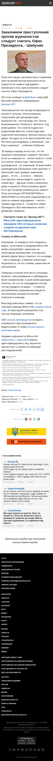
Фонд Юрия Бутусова (10, 570)
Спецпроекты (7, 640)
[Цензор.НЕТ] (12, 3)
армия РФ (5, 688)
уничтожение (7, 696)
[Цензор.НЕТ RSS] (43, 749)
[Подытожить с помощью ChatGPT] (26, 419)
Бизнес (4, 629)
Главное (5, 636)
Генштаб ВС (6, 711)
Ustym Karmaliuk (16, 489)
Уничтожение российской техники (17, 661)
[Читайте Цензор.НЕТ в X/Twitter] (14, 749)
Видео (4, 613)
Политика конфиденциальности (15, 581)
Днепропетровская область (14, 715)
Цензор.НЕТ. (8, 104)
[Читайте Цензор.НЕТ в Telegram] (18, 749)
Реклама (5, 573)
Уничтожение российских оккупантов (18, 665)
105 (30, 28)
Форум (4, 624)
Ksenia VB (13, 462)
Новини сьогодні (9, 585)
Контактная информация (12, 562)
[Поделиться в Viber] (38, 409)
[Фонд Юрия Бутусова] (26, 431)
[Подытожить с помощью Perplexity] (34, 419)
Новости (7, 25)
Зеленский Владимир (10, 681)
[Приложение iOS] (38, 749)
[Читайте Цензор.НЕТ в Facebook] (10, 749)
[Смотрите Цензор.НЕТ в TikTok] (26, 749)
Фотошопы (6, 617)
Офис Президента (12, 402)
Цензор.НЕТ (6, 594)
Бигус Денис (30, 399)
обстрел (5, 677)
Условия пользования (11, 577)
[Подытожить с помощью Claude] (30, 419)
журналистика (10, 396)
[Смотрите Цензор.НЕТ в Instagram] (30, 749)
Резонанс (5, 606)
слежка (25, 396)
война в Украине (8, 703)
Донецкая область (9, 700)
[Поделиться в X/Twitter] (25, 409)
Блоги (4, 621)
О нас (3, 558)
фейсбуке (30, 97)
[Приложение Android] (34, 749)
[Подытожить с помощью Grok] (38, 419)
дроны (4, 692)
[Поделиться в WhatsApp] (34, 409)
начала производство (19, 319)
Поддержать (6, 566)
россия (4, 685)
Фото (3, 609)
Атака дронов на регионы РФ (14, 669)
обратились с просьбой (14, 339)
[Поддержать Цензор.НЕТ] (26, 442)
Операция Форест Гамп (11, 657)
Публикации (6, 644)
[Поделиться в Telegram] (29, 409)
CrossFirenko (14, 510)
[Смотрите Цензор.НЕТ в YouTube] (22, 749)
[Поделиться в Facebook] (21, 409)
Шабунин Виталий (12, 399)
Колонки (5, 648)
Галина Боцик (14, 390)
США (3, 707)
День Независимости (11, 672)
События (5, 602)
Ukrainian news (8, 588)
